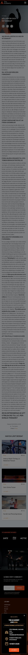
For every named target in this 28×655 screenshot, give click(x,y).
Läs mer (14, 650)
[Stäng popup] (14, 327)
